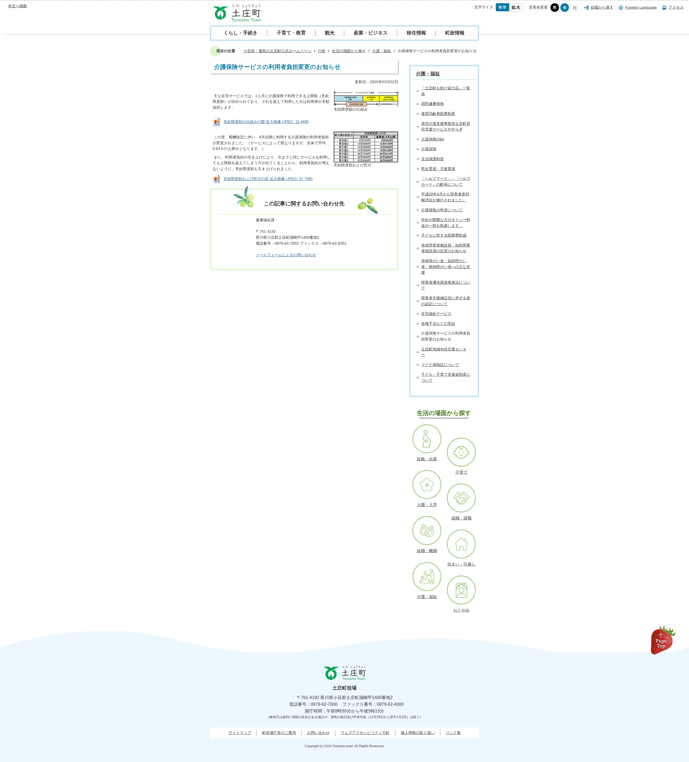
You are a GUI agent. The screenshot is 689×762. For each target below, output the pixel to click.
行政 (321, 51)
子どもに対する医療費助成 (443, 235)
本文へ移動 (17, 6)
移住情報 (416, 33)
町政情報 (455, 33)
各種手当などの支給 (438, 323)
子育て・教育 (291, 33)
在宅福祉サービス (436, 313)
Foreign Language (641, 7)
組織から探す (602, 7)
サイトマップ (240, 733)
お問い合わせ (318, 733)
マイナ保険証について (440, 365)
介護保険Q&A (432, 139)
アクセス (676, 7)
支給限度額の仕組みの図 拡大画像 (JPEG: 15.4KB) (266, 122)
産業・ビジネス (371, 33)
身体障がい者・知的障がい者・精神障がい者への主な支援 (445, 267)
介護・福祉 (381, 51)
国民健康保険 (432, 103)
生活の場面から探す (349, 51)
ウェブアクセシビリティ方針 (365, 733)
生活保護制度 (432, 159)
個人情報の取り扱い (418, 733)
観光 (330, 33)
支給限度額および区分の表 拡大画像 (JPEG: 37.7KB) (268, 179)
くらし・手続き (241, 33)
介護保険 (428, 149)
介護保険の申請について (442, 210)
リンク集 (453, 733)
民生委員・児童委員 (438, 169)
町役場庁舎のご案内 (279, 733)
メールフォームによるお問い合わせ (286, 255)
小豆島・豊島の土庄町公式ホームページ (277, 51)
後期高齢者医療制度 (438, 113)
